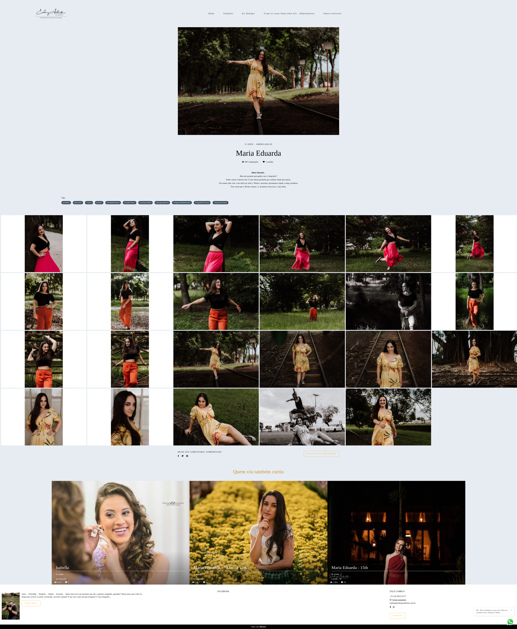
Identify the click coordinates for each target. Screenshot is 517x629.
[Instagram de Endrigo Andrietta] (393, 607)
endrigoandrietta (162, 203)
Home (211, 13)
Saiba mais (31, 603)
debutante (78, 203)
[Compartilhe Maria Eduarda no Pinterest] (187, 456)
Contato (398, 616)
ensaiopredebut (145, 203)
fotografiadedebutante (181, 203)
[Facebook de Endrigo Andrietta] (390, 607)
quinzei (99, 203)
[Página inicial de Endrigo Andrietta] (51, 13)
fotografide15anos (202, 203)
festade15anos (129, 203)
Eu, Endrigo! (248, 13)
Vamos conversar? (332, 13)
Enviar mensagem (399, 600)
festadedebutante (113, 203)
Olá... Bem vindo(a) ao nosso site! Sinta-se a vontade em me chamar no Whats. (492, 611)
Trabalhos (228, 13)
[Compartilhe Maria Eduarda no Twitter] (183, 456)
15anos (89, 203)
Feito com (258, 627)
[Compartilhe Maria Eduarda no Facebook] (178, 456)
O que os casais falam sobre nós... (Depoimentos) (289, 13)
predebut (66, 203)
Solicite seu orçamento (321, 454)
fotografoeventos (220, 203)
